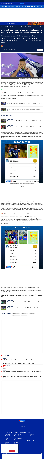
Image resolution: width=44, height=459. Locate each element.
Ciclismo (4, 358)
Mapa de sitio (16, 442)
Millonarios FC (24, 313)
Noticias (13, 448)
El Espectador (7, 442)
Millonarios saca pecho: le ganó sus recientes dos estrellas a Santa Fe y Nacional (23, 307)
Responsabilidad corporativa (31, 435)
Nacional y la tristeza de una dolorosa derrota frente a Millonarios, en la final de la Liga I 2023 (25, 301)
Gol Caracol (2, 26)
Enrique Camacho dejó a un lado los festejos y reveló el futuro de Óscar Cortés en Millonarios (27, 26)
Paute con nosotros (17, 443)
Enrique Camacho (16, 315)
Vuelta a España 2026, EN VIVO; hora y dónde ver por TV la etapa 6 (17, 359)
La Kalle (6, 438)
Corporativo (29, 441)
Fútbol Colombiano (8, 26)
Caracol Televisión (8, 435)
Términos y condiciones (30, 440)
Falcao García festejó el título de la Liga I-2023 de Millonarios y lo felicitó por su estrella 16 (25, 103)
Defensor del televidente (18, 435)
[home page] (22, 4)
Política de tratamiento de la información (31, 437)
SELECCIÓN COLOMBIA (26, 6)
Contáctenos (16, 439)
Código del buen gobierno (18, 438)
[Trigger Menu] (1, 4)
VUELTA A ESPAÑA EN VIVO (10, 6)
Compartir (41, 49)
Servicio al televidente (17, 434)
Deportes (7, 448)
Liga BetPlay (24, 315)
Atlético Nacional (16, 313)
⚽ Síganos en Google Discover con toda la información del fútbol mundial (18, 92)
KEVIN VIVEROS (18, 6)
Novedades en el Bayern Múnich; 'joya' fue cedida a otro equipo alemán (18, 363)
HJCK (6, 439)
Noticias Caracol (7, 434)
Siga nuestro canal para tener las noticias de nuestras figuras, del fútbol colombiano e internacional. (21, 90)
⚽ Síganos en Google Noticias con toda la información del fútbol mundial (18, 213)
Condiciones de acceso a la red (31, 434)
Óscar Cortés (32, 313)
